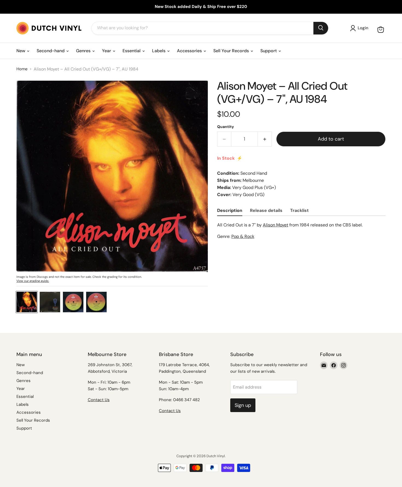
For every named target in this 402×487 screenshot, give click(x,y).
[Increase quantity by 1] (265, 139)
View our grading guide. (32, 281)
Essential (132, 51)
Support (269, 51)
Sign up (243, 405)
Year (107, 51)
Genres (84, 51)
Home (22, 69)
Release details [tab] (266, 210)
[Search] (320, 28)
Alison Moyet (275, 225)
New (21, 51)
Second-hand (51, 51)
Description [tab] (229, 210)
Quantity (225, 126)
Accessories (190, 51)
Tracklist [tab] (299, 210)
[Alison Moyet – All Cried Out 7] (26, 302)
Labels (159, 51)
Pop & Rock (242, 236)
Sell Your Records (231, 51)
